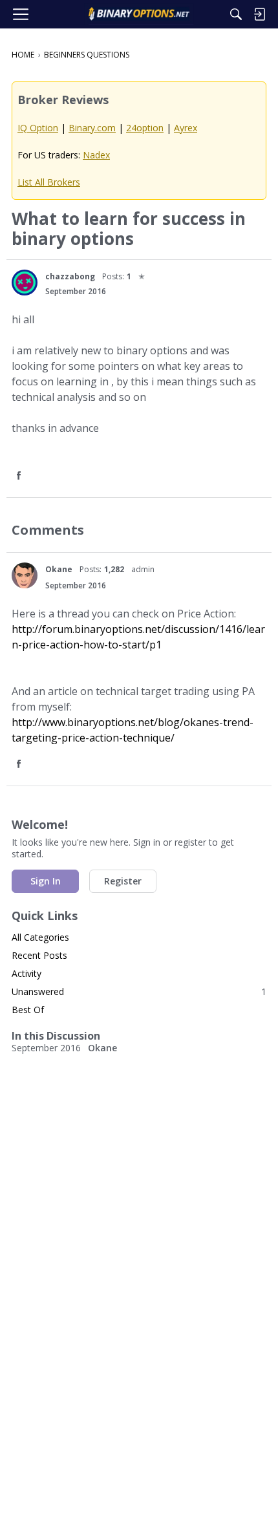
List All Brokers (48, 182)
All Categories (40, 937)
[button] (24, 282)
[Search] (236, 14)
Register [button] (123, 881)
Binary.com (92, 128)
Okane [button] (58, 569)
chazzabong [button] (70, 276)
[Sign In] (259, 14)
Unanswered (139, 991)
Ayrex (185, 128)
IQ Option (37, 128)
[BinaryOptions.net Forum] (138, 14)
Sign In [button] (45, 881)
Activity (26, 973)
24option (145, 128)
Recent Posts (39, 955)
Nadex (96, 155)
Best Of (28, 1009)
